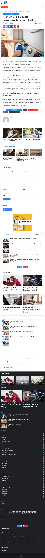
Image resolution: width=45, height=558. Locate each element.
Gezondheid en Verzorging (6, 441)
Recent (7, 234)
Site (24, 189)
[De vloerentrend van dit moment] (36, 152)
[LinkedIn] (9, 26)
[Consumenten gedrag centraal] (4, 426)
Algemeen (3, 439)
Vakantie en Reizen (5, 461)
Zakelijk (3, 435)
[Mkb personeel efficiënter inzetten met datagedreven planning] (6, 250)
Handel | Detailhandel (6, 487)
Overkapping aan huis (15, 341)
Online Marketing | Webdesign (7, 450)
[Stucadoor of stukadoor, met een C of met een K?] (4, 421)
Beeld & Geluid (4, 489)
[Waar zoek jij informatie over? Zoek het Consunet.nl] (5, 3)
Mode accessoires (5, 493)
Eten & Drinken (4, 463)
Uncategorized (4, 495)
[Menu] (1, 3)
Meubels (3, 474)
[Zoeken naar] (43, 3)
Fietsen (3, 443)
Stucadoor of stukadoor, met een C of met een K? (19, 419)
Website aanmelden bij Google (16, 321)
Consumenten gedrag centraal (15, 424)
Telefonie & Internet (5, 476)
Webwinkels (4, 437)
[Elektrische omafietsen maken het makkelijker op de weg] (6, 328)
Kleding (9, 13)
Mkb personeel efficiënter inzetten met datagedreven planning (19, 7)
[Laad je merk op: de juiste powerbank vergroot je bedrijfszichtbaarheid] (6, 245)
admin (6, 23)
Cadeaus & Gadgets (5, 472)
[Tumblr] (12, 26)
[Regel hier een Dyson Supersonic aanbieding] (4, 416)
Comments (36, 234)
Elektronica (4, 480)
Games (3, 485)
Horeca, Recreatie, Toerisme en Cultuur (9, 454)
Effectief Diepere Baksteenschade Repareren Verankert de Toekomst (21, 382)
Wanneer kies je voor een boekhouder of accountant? (22, 336)
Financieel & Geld (27, 534)
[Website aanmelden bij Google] (6, 323)
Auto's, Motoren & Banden (6, 446)
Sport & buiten (4, 467)
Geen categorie (4, 456)
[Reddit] (18, 26)
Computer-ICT (4, 452)
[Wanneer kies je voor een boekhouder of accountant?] (6, 338)
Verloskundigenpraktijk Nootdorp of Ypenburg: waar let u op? (23, 238)
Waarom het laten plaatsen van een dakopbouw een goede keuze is (9, 158)
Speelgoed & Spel (5, 478)
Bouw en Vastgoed (5, 448)
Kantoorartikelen (5, 482)
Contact (2, 503)
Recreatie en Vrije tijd (6, 459)
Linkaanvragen (3, 505)
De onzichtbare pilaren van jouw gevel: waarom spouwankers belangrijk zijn (37, 382)
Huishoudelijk (8, 11)
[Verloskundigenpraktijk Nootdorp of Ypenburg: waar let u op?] (6, 240)
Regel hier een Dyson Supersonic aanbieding (18, 414)
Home (4, 11)
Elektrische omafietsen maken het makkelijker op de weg (22, 326)
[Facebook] (4, 26)
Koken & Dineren (5, 491)
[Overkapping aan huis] (6, 343)
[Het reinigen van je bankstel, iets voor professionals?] (6, 333)
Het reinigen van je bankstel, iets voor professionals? (21, 331)
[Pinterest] (15, 26)
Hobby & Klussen (5, 469)
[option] (7, 380)
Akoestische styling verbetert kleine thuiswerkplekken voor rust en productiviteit (22, 159)
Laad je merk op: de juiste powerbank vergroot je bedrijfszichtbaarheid (25, 243)
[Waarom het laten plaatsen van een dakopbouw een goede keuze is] (9, 152)
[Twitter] (7, 26)
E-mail (4, 189)
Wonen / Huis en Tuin (15, 13)
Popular (21, 234)
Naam (4, 185)
